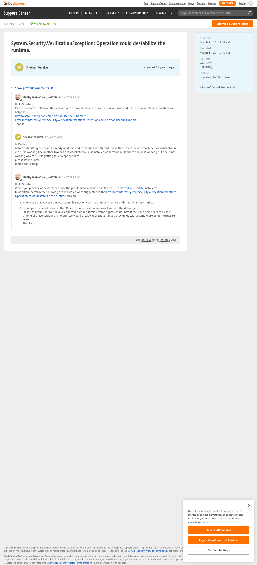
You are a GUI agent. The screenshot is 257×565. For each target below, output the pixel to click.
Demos (212, 3)
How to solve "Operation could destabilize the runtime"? (50, 116)
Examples (113, 13)
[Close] (249, 505)
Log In (242, 3)
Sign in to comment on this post (156, 239)
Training (201, 3)
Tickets (74, 13)
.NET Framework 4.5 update (126, 188)
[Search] (249, 13)
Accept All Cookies (218, 530)
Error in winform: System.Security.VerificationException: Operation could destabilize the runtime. (76, 120)
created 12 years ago (159, 67)
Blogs (191, 3)
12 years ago (71, 97)
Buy (146, 3)
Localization (163, 13)
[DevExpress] (15, 3)
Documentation (177, 3)
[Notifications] (250, 3)
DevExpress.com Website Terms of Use (148, 550)
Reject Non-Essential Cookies (218, 540)
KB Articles (92, 13)
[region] (218, 531)
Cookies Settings (219, 550)
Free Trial (227, 3)
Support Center (159, 3)
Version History (137, 13)
